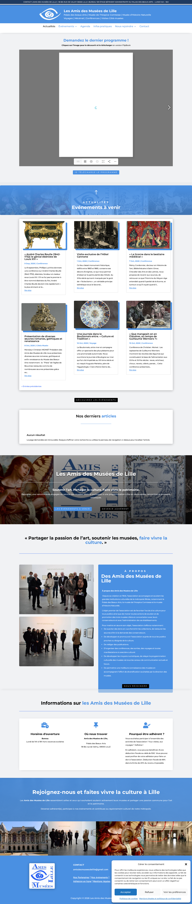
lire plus (27, 290)
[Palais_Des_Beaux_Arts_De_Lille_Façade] (24, 855)
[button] (186, 864)
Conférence (42, 263)
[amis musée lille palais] (72, 855)
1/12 (78, 161)
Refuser (149, 892)
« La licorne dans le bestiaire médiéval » (146, 255)
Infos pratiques (102, 26)
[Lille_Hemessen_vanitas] (120, 855)
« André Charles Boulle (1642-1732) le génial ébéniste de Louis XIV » (42, 257)
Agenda (85, 26)
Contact (144, 26)
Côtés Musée (42, 345)
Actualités (49, 26)
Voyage (93, 343)
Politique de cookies (129, 898)
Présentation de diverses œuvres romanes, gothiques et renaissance (43, 339)
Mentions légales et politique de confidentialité (160, 898)
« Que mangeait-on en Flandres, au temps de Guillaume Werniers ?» (143, 336)
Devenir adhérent (115, 509)
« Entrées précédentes (31, 386)
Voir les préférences (175, 892)
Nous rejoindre (124, 26)
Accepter (125, 892)
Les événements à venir (73, 509)
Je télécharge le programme (96, 172)
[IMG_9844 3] (168, 855)
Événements (66, 26)
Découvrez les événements (96, 400)
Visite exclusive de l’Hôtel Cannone (92, 255)
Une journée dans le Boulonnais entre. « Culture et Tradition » (95, 336)
